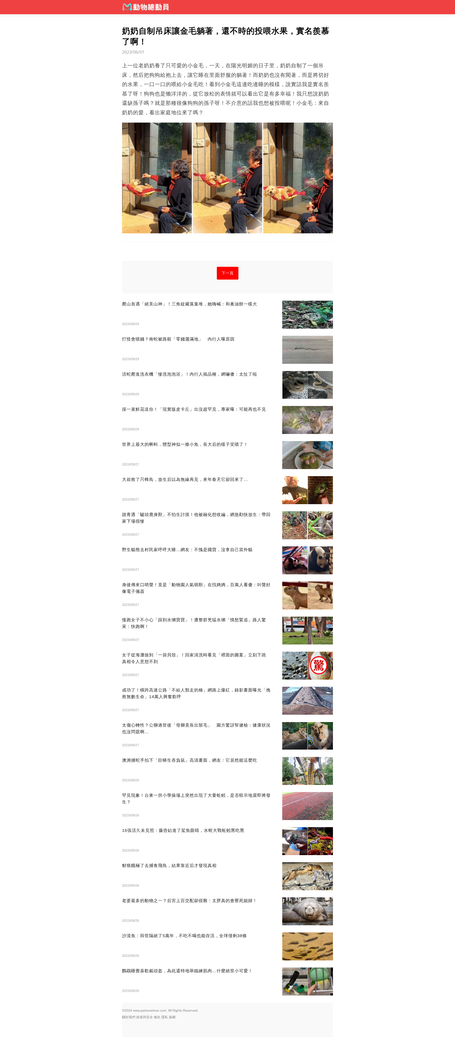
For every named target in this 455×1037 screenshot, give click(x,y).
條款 (157, 1017)
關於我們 (128, 1017)
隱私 (164, 1017)
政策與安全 (144, 1017)
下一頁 (228, 273)
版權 (172, 1017)
